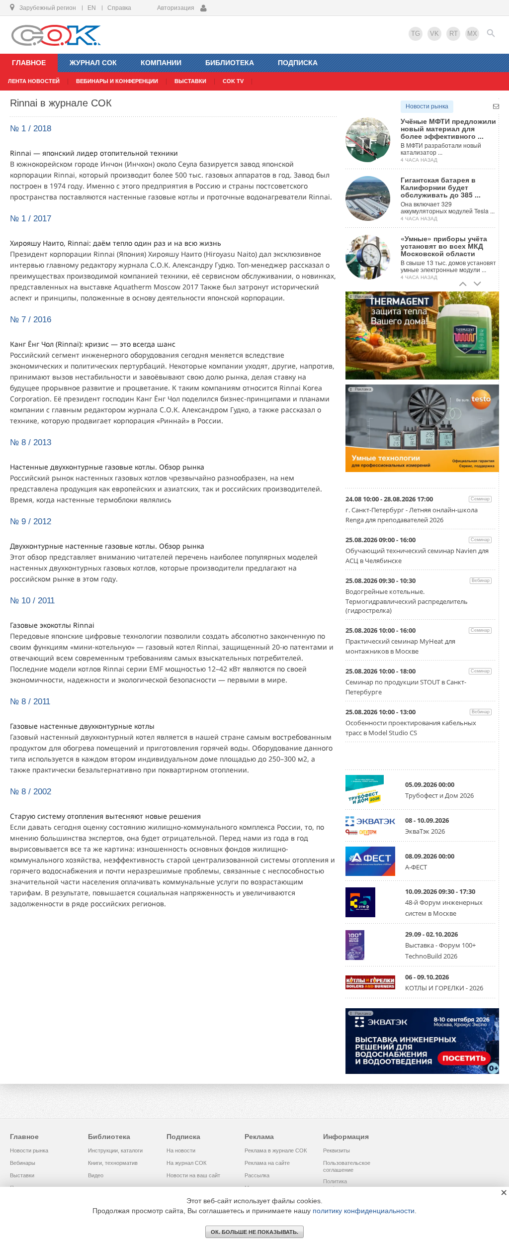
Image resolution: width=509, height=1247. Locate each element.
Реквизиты (336, 1150)
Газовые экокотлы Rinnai (52, 625)
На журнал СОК (186, 1163)
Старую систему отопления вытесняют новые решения (105, 816)
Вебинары (22, 1163)
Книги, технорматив (113, 1163)
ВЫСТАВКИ (190, 81)
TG (415, 33)
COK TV (233, 81)
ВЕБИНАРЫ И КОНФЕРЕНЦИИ (117, 81)
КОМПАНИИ (161, 63)
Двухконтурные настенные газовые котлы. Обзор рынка (107, 546)
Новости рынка (427, 106)
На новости (181, 1150)
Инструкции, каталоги (115, 1150)
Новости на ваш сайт (193, 1175)
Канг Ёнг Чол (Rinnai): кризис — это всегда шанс (92, 344)
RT (453, 33)
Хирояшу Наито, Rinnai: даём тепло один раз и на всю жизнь (115, 243)
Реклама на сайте (267, 1163)
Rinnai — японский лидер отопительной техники (94, 153)
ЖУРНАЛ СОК (93, 63)
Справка (119, 7)
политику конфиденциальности (364, 1211)
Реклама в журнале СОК (276, 1150)
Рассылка (257, 1175)
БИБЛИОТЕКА (229, 63)
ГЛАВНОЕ (29, 63)
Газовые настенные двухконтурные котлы (82, 726)
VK (434, 33)
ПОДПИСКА (298, 63)
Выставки (22, 1175)
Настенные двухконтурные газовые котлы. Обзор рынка (107, 467)
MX (472, 33)
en (91, 7)
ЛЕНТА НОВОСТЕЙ (34, 81)
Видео (95, 1175)
